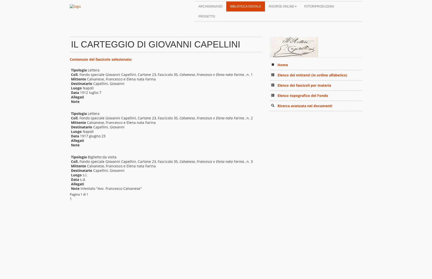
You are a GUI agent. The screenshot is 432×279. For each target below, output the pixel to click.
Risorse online (281, 6)
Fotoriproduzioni (319, 6)
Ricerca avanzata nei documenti (305, 105)
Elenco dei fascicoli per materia (304, 85)
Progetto (206, 16)
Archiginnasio (210, 6)
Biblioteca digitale (245, 6)
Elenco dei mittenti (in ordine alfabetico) (312, 75)
